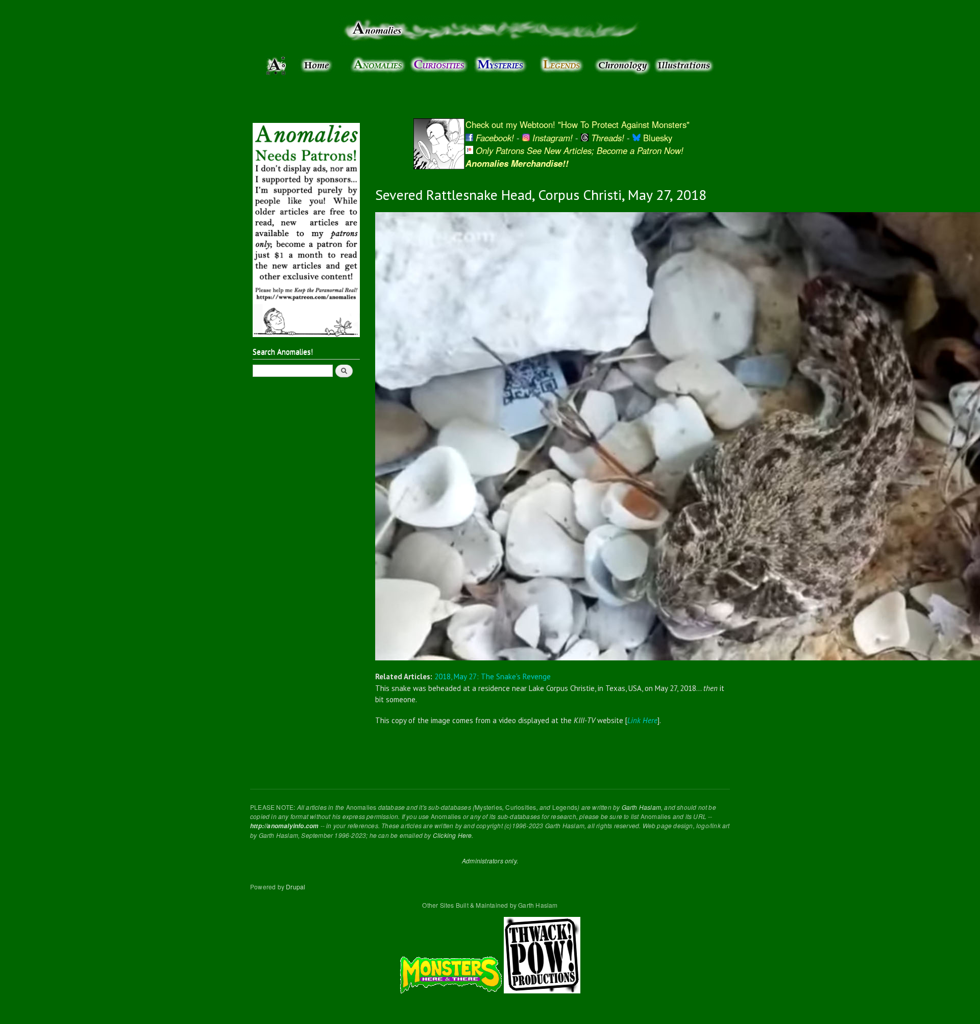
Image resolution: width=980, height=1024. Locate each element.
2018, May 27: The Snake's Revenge (492, 676)
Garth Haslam (641, 807)
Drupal (295, 886)
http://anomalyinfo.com (284, 826)
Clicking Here (452, 835)
